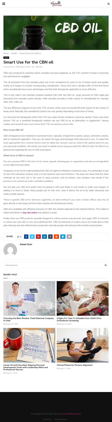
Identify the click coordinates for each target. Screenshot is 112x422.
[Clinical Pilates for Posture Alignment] (83, 345)
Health (6, 57)
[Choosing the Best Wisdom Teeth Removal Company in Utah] (29, 298)
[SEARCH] (106, 265)
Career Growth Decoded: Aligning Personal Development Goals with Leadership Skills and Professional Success (25, 367)
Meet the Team (61, 419)
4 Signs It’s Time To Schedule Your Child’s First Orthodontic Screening (79, 319)
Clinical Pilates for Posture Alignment (75, 365)
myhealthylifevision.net (71, 414)
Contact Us (47, 419)
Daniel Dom (10, 67)
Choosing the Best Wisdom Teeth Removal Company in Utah (28, 319)
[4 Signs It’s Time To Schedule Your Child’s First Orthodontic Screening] (83, 298)
